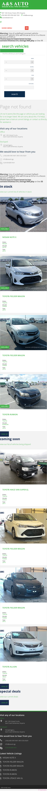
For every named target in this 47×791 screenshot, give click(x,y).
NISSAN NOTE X (9, 237)
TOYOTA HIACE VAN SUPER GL (15, 489)
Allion (4, 677)
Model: (32, 66)
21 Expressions (42, 790)
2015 (4, 251)
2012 (4, 621)
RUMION (5, 424)
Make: (32, 58)
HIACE (4, 500)
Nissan (4, 244)
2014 (4, 369)
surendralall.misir (11, 748)
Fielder (4, 306)
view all (4, 434)
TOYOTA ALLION (9, 666)
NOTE (4, 247)
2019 (4, 310)
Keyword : (31, 83)
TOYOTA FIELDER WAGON (13, 296)
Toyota (4, 303)
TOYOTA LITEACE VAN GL (13, 778)
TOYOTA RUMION (10, 414)
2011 (4, 503)
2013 (4, 680)
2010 (4, 428)
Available (5, 229)
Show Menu (7, 28)
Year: (32, 75)
